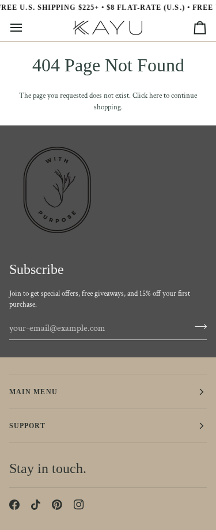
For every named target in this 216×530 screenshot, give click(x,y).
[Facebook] (14, 505)
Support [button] (27, 426)
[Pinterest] (57, 505)
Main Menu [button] (33, 392)
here (155, 96)
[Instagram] (79, 505)
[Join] (197, 327)
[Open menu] (26, 27)
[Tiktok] (35, 505)
